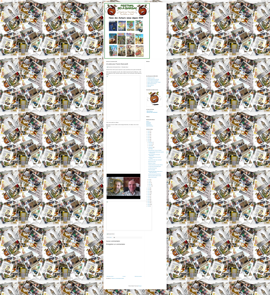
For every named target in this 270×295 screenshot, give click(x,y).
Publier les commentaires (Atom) (117, 278)
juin (149, 179)
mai (149, 181)
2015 (149, 194)
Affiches (147, 121)
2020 (149, 140)
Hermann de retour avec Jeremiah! (155, 159)
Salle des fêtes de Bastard (152, 112)
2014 (149, 196)
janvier (149, 185)
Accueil (124, 276)
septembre (150, 147)
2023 (149, 136)
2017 (149, 191)
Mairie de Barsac (150, 85)
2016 (149, 192)
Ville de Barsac (150, 111)
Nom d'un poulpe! (151, 169)
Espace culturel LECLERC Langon (154, 82)
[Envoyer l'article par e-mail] (114, 237)
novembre (150, 144)
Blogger (140, 285)
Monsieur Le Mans (151, 163)
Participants (148, 122)
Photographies (149, 124)
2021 (149, 139)
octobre (150, 145)
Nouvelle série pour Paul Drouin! (154, 174)
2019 (149, 188)
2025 (149, 132)
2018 (149, 189)
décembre (150, 142)
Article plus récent (110, 276)
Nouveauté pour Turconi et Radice (155, 150)
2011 (149, 201)
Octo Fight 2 (150, 148)
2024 (149, 134)
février (149, 184)
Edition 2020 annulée (152, 177)
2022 (149, 137)
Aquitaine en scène (151, 77)
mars (149, 182)
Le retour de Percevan (152, 168)
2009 (149, 204)
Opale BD (149, 86)
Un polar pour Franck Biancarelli (154, 166)
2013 (149, 197)
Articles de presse (149, 126)
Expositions (148, 123)
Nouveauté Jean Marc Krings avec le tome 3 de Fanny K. (155, 172)
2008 (149, 206)
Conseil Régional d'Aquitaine (152, 80)
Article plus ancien (138, 276)
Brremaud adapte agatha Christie (154, 175)
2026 (149, 131)
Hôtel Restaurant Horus (151, 83)
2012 (149, 199)
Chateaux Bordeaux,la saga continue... (155, 164)
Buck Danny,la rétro (152, 161)
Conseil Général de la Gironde (153, 79)
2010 (149, 202)
